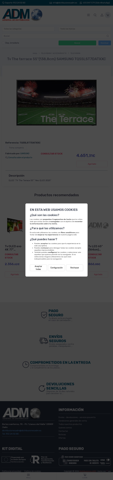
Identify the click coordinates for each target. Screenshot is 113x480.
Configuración (56, 268)
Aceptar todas (38, 267)
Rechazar (74, 268)
